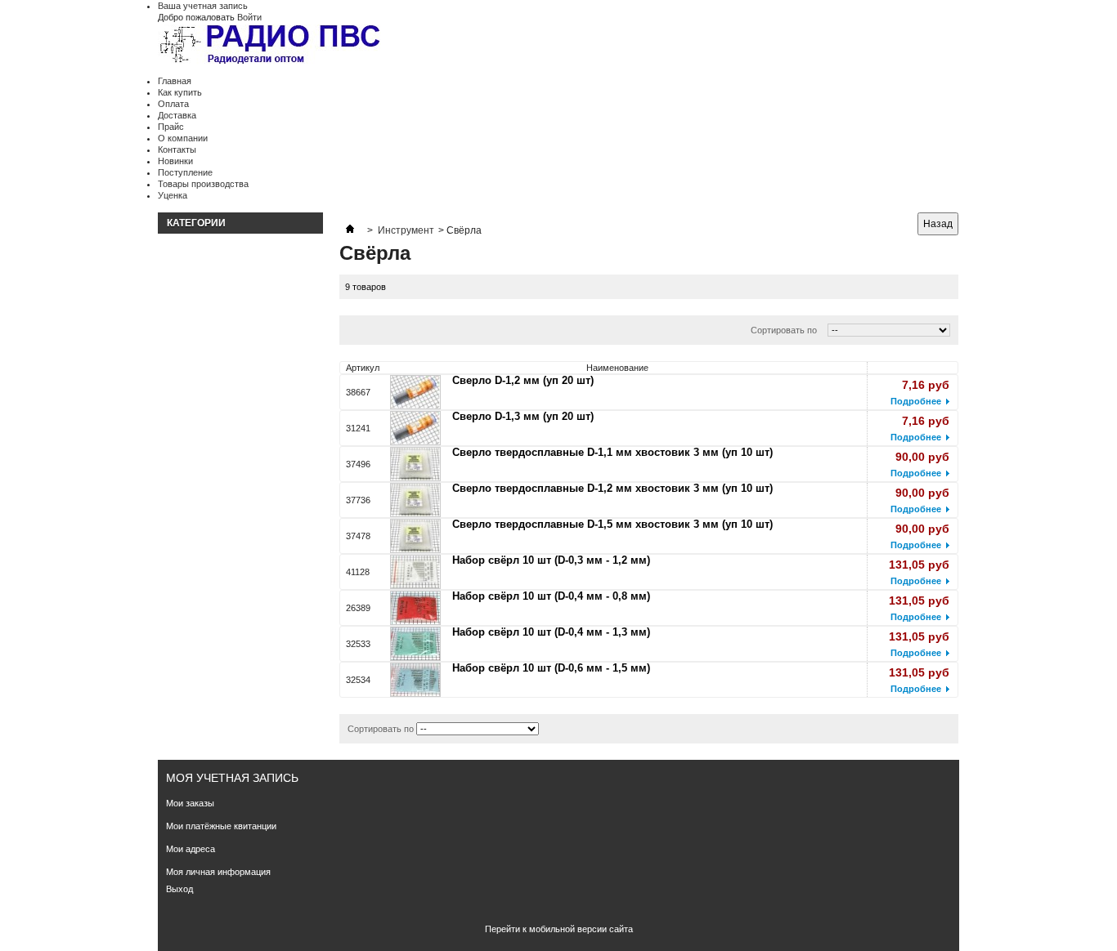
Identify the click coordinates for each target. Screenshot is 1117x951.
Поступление (185, 172)
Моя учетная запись (232, 777)
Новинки (175, 161)
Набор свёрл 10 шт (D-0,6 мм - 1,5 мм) (551, 668)
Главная (174, 81)
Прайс (171, 127)
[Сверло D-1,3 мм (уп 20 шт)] (415, 428)
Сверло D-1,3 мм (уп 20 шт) (523, 416)
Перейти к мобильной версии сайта (559, 929)
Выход (179, 889)
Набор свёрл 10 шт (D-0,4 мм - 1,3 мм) (551, 632)
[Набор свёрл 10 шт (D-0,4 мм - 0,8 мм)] (415, 608)
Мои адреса (190, 849)
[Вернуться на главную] (350, 230)
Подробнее (915, 401)
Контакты (177, 149)
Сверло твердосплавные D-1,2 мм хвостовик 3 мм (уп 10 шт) (612, 488)
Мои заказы (190, 803)
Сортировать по (784, 330)
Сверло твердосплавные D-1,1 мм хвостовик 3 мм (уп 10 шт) (612, 452)
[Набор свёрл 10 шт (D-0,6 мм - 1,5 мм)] (415, 680)
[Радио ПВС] (271, 46)
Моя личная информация (218, 872)
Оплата (173, 104)
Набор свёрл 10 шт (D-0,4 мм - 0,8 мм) (551, 596)
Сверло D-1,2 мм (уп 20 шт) (523, 380)
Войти (249, 17)
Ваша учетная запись (203, 6)
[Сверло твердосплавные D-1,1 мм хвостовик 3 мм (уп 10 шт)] (415, 464)
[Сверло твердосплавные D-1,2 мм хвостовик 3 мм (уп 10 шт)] (415, 500)
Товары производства (203, 184)
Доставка (177, 115)
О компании (183, 138)
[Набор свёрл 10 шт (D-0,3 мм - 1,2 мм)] (415, 572)
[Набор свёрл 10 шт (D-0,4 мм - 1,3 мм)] (415, 644)
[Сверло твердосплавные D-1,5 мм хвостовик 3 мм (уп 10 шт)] (415, 536)
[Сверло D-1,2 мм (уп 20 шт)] (415, 392)
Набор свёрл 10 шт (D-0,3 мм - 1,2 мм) (551, 560)
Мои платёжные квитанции (221, 826)
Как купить (180, 92)
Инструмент (406, 230)
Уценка (172, 195)
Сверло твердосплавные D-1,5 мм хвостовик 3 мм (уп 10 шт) (612, 524)
